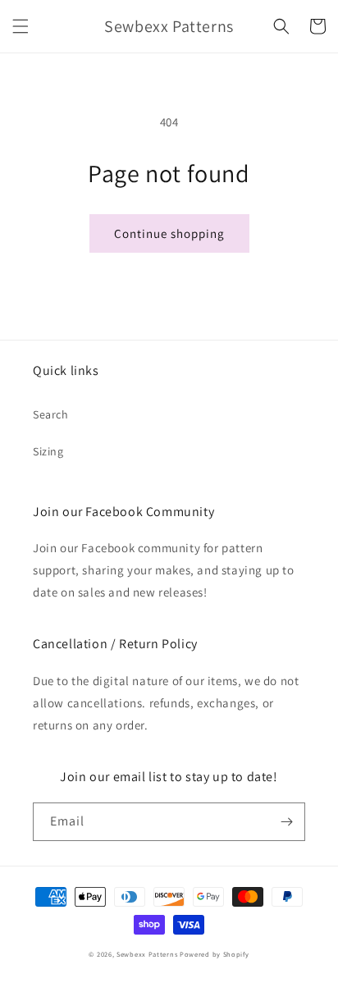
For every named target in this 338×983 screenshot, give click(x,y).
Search (51, 414)
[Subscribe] (286, 821)
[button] (20, 26)
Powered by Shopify (214, 953)
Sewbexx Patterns (148, 953)
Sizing (48, 451)
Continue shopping (169, 233)
